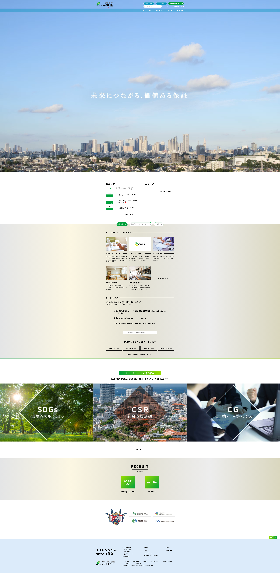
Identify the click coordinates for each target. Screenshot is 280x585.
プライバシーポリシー (155, 561)
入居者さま (159, 224)
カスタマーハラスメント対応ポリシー (132, 563)
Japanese (176, 6)
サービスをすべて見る (163, 278)
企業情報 (159, 10)
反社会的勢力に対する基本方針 (139, 561)
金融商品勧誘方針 (167, 561)
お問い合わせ (127, 551)
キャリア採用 (169, 550)
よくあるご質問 (127, 550)
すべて (111, 188)
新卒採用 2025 (128, 482)
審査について (147, 348)
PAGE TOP (273, 537)
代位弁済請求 (126, 556)
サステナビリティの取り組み (151, 555)
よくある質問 (161, 3)
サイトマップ (126, 561)
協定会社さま (122, 224)
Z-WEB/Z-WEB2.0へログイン (177, 3)
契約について (129, 348)
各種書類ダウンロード (128, 554)
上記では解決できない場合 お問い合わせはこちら (137, 354)
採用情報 (180, 10)
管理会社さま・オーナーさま (141, 224)
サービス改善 (130, 188)
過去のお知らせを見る (128, 215)
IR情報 (169, 10)
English (182, 6)
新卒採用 (168, 547)
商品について (112, 348)
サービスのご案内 (146, 10)
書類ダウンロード (148, 3)
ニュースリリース (117, 188)
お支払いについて (164, 348)
